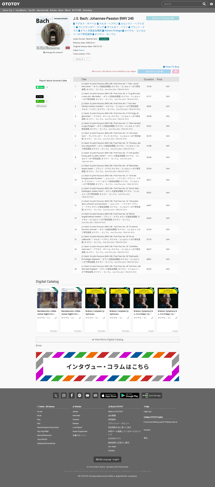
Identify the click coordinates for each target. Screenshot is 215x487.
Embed (43, 106)
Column (76, 419)
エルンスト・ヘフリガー (115, 178)
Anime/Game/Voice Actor (48, 427)
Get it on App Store (109, 395)
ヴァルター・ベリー (117, 27)
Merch (68, 10)
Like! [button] (41, 101)
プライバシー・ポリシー (118, 423)
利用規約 (112, 419)
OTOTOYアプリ (114, 438)
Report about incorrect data (53, 80)
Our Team (112, 447)
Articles (53, 10)
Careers (111, 450)
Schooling (87, 10)
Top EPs (31, 10)
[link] (162, 18)
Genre (41, 406)
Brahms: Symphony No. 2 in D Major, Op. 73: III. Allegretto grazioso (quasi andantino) (143, 315)
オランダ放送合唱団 (91, 30)
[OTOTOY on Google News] (95, 395)
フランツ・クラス (103, 168)
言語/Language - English (108, 459)
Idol (38, 423)
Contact (147, 430)
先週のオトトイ (79, 435)
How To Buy (172, 66)
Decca (81, 50)
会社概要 (112, 415)
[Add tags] (88, 59)
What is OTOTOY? (115, 411)
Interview (76, 415)
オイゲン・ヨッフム (105, 34)
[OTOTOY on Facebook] (72, 395)
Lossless (104, 39)
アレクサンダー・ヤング (91, 27)
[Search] (205, 4)
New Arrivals (42, 10)
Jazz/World (42, 439)
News (60, 10)
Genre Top (7, 10)
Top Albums (20, 10)
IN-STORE (76, 10)
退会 (146, 438)
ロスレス (80, 59)
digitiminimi (121, 476)
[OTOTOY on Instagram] (64, 395)
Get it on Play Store (130, 395)
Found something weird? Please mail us (160, 422)
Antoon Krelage (113, 30)
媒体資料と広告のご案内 (118, 443)
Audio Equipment (80, 431)
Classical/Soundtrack (46, 443)
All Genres (50, 406)
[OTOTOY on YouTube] (87, 395)
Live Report (77, 427)
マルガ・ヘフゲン (108, 23)
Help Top (147, 411)
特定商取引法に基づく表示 (119, 427)
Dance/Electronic (44, 435)
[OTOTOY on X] (56, 395)
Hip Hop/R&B (43, 431)
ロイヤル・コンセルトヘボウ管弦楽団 (122, 106)
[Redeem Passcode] (211, 4)
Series (75, 411)
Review (76, 423)
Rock (39, 415)
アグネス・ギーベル (86, 23)
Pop (39, 419)
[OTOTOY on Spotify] (79, 395)
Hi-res (39, 411)
